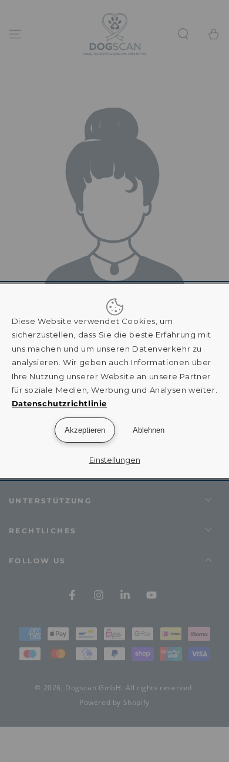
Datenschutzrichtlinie (59, 403)
